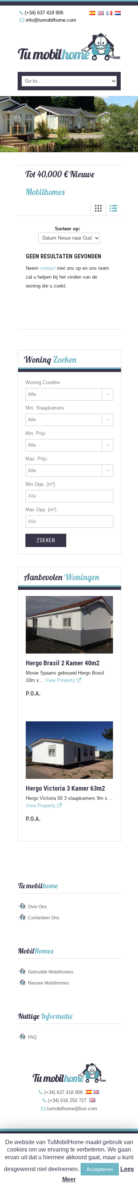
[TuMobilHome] (69, 48)
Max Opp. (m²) (40, 509)
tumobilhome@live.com (72, 1108)
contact (48, 268)
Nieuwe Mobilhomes (48, 983)
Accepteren (99, 1169)
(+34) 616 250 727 (67, 1100)
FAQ (32, 1037)
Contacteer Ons (43, 917)
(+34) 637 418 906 (44, 12)
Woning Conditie (42, 382)
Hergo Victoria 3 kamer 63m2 (65, 788)
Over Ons (37, 906)
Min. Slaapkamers (44, 408)
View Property (61, 680)
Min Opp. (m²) (40, 484)
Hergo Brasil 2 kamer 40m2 (62, 663)
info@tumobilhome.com (51, 20)
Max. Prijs (36, 458)
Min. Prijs (35, 433)
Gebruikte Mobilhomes (50, 972)
